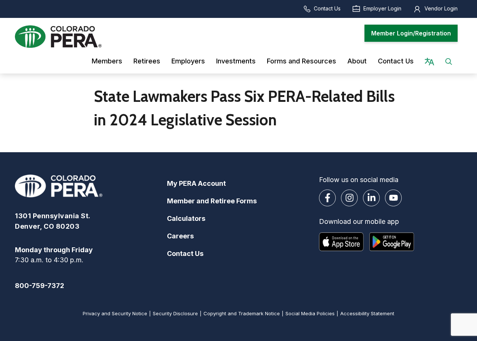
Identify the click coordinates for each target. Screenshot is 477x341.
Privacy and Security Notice (115, 313)
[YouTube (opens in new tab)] (393, 198)
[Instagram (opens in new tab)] (349, 198)
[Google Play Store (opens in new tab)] (391, 241)
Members (107, 61)
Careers (180, 236)
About (357, 61)
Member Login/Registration (411, 33)
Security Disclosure (175, 313)
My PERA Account (196, 183)
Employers (188, 61)
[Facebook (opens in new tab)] (327, 198)
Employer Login (382, 8)
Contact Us (327, 8)
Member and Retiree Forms (212, 201)
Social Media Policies (310, 313)
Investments (236, 61)
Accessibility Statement (367, 313)
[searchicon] (449, 61)
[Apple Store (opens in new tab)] (341, 241)
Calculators (186, 218)
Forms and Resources (301, 61)
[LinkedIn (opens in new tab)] (371, 198)
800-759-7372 (39, 286)
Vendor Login (441, 8)
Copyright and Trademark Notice (241, 313)
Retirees (146, 61)
